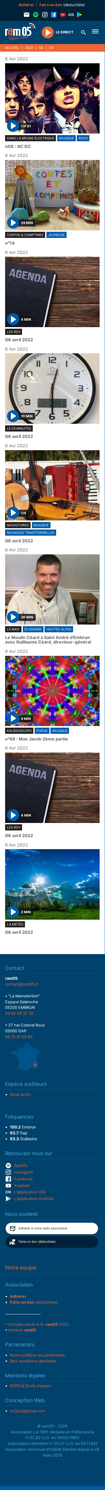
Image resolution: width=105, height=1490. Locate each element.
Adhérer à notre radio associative (43, 1228)
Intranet (22, 1330)
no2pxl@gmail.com (27, 1411)
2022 (29, 48)
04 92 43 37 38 (19, 1013)
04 (41, 48)
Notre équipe (20, 1268)
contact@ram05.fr (21, 984)
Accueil (12, 48)
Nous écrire (20, 1094)
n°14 (10, 243)
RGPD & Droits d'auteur (30, 1385)
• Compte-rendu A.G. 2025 (36, 1324)
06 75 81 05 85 (19, 1036)
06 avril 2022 (19, 340)
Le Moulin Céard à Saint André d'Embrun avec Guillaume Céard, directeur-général (48, 640)
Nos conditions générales (33, 1361)
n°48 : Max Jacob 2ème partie (36, 739)
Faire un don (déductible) (37, 1242)
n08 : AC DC (18, 146)
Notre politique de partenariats (37, 1355)
